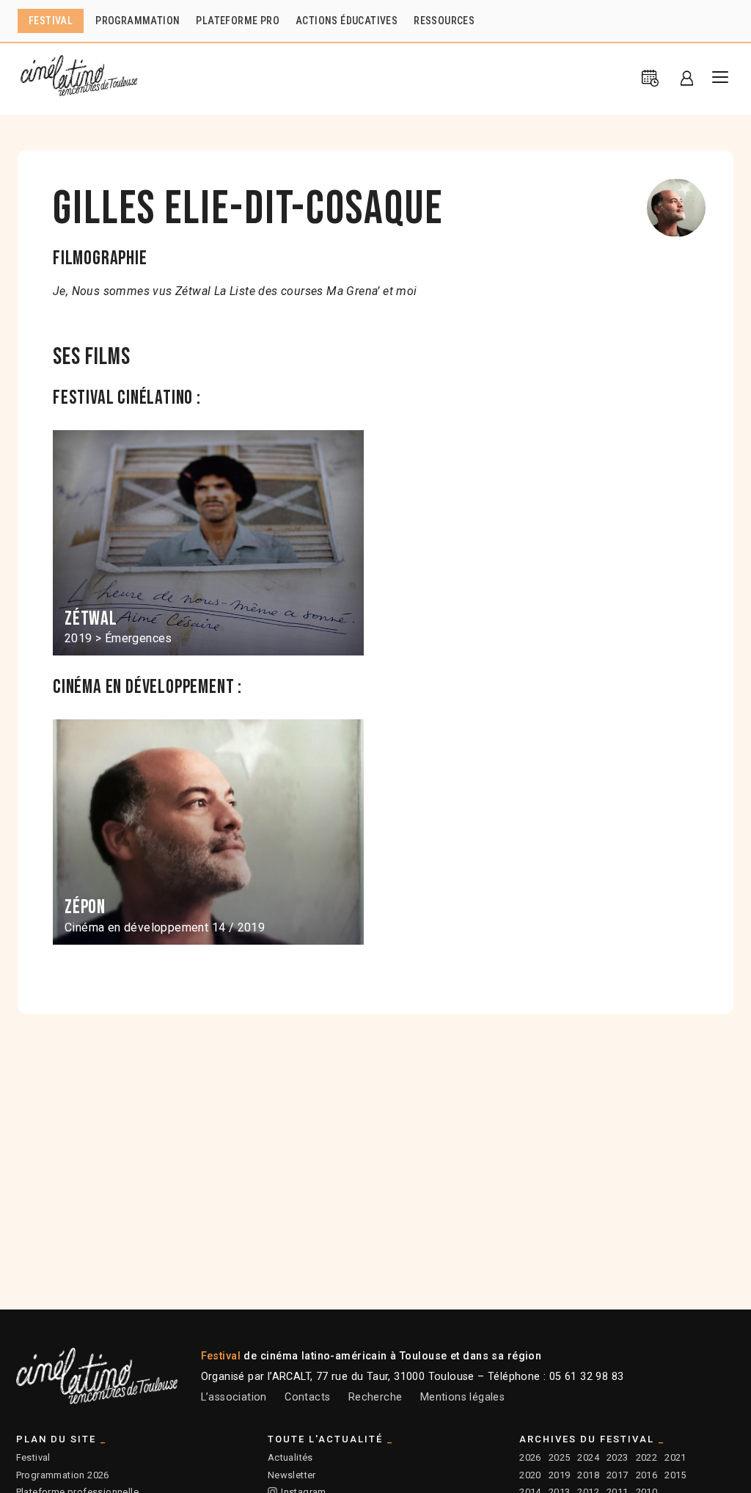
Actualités (290, 1457)
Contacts (307, 1397)
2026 (530, 1457)
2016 (647, 1475)
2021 (675, 1457)
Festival (33, 1457)
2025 (560, 1457)
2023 (618, 1457)
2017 (618, 1475)
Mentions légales (462, 1397)
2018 (588, 1475)
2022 (647, 1457)
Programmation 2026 (62, 1475)
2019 (560, 1475)
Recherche (375, 1397)
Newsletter (292, 1475)
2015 (675, 1475)
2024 (588, 1457)
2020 (530, 1475)
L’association (234, 1397)
